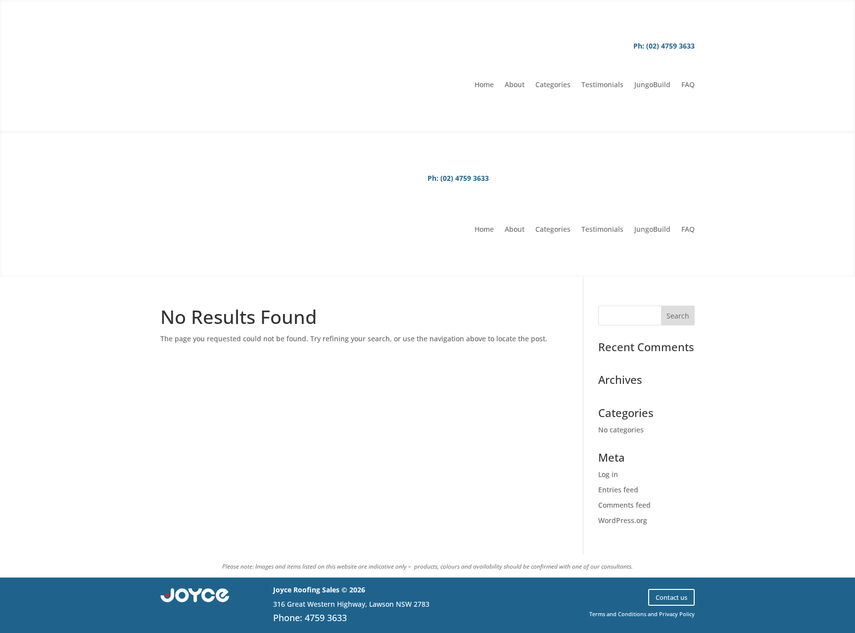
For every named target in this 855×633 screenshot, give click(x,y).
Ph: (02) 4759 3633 (664, 46)
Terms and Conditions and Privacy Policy (642, 614)
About (514, 85)
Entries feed (618, 489)
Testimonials (602, 85)
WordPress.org (622, 520)
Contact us (671, 597)
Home (484, 85)
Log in (608, 474)
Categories (552, 85)
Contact (666, 65)
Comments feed (624, 505)
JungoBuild (652, 85)
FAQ (688, 85)
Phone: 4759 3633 (310, 618)
